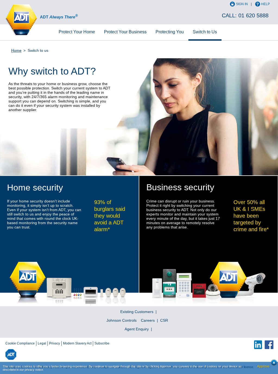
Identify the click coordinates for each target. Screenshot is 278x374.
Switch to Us (205, 32)
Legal (42, 343)
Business (125, 32)
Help (265, 4)
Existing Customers (136, 311)
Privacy (54, 343)
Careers (148, 320)
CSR (164, 320)
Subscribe (101, 343)
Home (77, 32)
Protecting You (170, 32)
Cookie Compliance (20, 343)
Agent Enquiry (137, 329)
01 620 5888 (253, 15)
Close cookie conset (272, 364)
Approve (263, 366)
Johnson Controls (121, 320)
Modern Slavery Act (77, 343)
